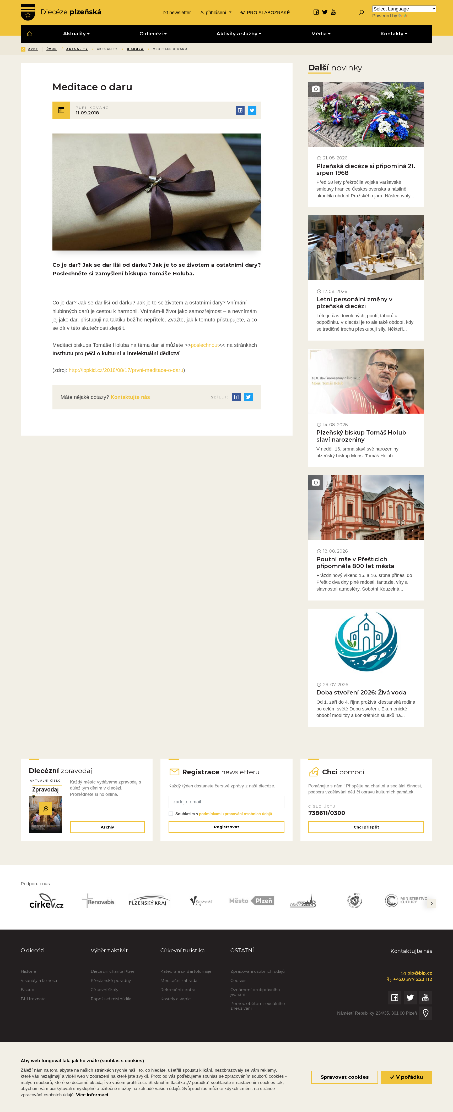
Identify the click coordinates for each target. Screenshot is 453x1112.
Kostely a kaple (175, 998)
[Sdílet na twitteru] (252, 110)
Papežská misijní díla (111, 998)
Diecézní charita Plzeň (113, 971)
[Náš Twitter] (324, 12)
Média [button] (319, 34)
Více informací (92, 1094)
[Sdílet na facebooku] (240, 110)
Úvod (51, 49)
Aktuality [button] (74, 34)
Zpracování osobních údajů (257, 971)
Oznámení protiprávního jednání (255, 992)
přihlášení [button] (216, 12)
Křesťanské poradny (111, 980)
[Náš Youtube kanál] (333, 12)
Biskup (27, 989)
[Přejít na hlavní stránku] (61, 12)
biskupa (135, 49)
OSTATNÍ (242, 950)
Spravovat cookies (345, 1077)
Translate (418, 15)
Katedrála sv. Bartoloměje (186, 971)
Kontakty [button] (391, 34)
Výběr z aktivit (109, 950)
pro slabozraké (268, 12)
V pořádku (409, 1077)
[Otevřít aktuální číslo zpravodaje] (45, 809)
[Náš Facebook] (316, 12)
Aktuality (77, 49)
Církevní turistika (182, 950)
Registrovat (226, 826)
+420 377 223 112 (412, 979)
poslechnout (205, 345)
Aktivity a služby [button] (237, 34)
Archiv (107, 827)
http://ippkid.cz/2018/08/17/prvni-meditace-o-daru (125, 370)
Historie (28, 971)
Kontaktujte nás (129, 397)
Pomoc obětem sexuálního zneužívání (257, 1006)
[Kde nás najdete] (425, 1013)
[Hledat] (361, 12)
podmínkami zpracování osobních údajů (235, 813)
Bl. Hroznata (33, 998)
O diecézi (33, 950)
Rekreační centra (177, 989)
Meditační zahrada (178, 980)
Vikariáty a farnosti (39, 980)
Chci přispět (366, 827)
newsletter (179, 12)
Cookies (238, 980)
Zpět (33, 49)
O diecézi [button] (151, 34)
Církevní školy (104, 989)
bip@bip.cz (419, 973)
